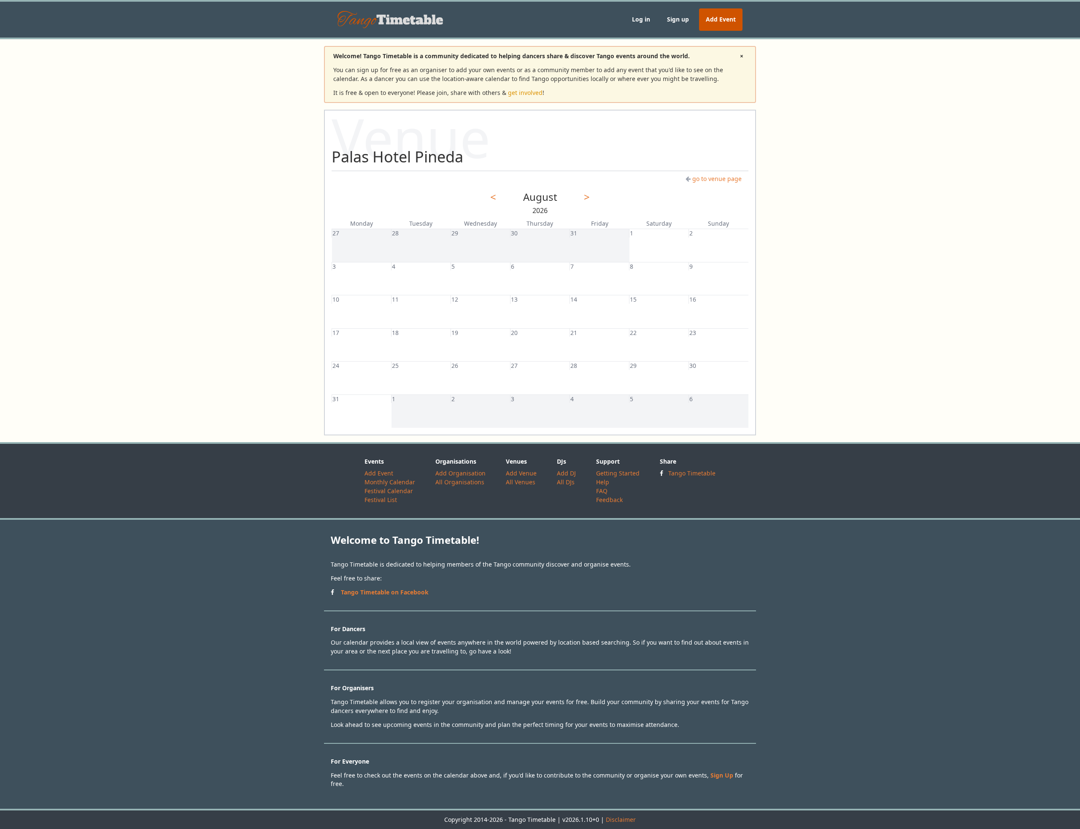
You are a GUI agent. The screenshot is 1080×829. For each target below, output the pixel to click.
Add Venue (521, 473)
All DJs (566, 482)
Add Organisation (460, 473)
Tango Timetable (692, 473)
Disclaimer (621, 819)
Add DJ (566, 473)
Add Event (721, 19)
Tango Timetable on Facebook (385, 592)
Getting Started (618, 473)
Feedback (609, 500)
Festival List (380, 500)
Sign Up (721, 775)
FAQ (602, 491)
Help (602, 482)
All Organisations (459, 482)
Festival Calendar (388, 491)
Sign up (678, 19)
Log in (641, 19)
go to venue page (717, 179)
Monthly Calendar (389, 482)
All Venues (520, 482)
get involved (525, 93)
